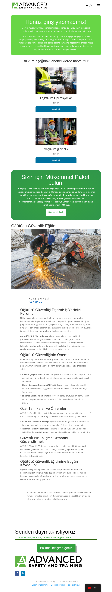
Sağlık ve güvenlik (56, 149)
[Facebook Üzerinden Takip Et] (17, 573)
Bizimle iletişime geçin (56, 548)
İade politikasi (73, 585)
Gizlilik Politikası (58, 585)
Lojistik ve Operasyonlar (56, 98)
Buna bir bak (56, 212)
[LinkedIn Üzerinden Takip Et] (23, 573)
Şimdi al (56, 109)
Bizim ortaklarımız (40, 585)
